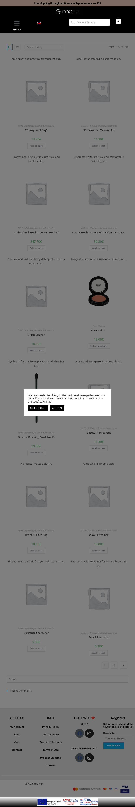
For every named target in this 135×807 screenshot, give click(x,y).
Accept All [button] (57, 408)
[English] (41, 23)
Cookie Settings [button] (38, 408)
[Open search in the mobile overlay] (89, 22)
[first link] (67, 801)
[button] (17, 23)
